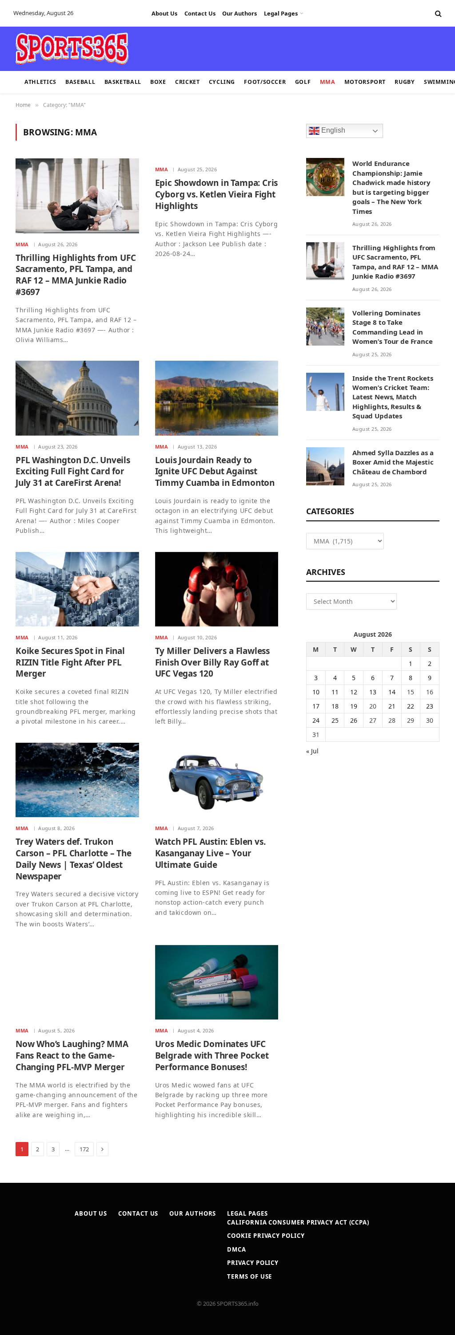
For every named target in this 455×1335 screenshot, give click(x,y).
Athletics (40, 82)
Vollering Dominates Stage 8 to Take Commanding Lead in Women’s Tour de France (392, 327)
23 (429, 706)
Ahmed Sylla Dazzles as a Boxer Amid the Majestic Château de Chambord (393, 462)
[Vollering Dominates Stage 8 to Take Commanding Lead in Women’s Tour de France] (325, 326)
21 (391, 706)
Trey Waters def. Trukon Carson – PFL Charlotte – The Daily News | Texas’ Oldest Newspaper (74, 859)
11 (335, 692)
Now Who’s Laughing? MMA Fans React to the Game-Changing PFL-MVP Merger (72, 1056)
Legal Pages (281, 13)
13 (372, 692)
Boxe (158, 82)
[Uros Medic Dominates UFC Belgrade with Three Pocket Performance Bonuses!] (217, 982)
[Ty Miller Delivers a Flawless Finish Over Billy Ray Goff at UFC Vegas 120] (217, 589)
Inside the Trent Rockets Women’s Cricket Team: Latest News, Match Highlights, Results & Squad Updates (392, 397)
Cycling (222, 82)
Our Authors (239, 13)
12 (353, 692)
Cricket (187, 82)
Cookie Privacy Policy (265, 1236)
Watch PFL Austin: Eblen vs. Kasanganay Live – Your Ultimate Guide (210, 853)
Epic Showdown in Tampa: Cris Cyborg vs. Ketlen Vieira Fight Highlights (216, 194)
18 (335, 706)
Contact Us (200, 13)
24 (315, 720)
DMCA (236, 1249)
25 (335, 720)
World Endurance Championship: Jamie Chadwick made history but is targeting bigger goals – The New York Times (391, 187)
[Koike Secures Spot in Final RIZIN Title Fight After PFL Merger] (77, 589)
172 (84, 1149)
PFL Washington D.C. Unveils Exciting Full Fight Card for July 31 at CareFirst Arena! (73, 472)
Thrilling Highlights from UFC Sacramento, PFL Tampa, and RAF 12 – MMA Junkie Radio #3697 (76, 275)
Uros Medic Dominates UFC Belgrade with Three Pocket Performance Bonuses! (212, 1056)
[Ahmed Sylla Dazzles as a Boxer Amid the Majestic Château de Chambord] (325, 466)
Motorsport (365, 82)
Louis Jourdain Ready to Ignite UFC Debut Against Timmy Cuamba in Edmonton (215, 472)
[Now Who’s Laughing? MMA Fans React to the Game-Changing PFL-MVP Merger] (77, 982)
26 (353, 720)
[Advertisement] (222, 48)
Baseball (80, 82)
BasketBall (122, 82)
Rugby (405, 82)
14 (391, 692)
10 (315, 692)
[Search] (437, 14)
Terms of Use (249, 1276)
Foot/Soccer (265, 82)
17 (315, 706)
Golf (303, 82)
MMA (327, 82)
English (332, 130)
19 (353, 706)
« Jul (312, 751)
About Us (164, 13)
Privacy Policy (253, 1263)
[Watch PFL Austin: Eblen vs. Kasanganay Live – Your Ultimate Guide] (217, 780)
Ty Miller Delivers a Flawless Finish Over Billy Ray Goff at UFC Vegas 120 (212, 663)
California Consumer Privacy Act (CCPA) (298, 1222)
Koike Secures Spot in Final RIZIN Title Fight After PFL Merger (70, 663)
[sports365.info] (71, 49)
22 (410, 706)
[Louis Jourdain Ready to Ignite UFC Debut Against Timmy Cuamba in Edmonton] (217, 398)
